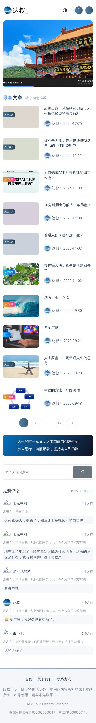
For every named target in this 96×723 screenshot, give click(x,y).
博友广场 (51, 327)
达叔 (55, 123)
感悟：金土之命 (56, 297)
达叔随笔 (8, 271)
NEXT (86, 491)
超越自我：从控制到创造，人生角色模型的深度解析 (67, 111)
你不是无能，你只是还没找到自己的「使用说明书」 (67, 143)
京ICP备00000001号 (73, 712)
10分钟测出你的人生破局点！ (67, 204)
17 (59, 422)
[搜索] (82, 472)
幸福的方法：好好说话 (62, 390)
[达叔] (16, 9)
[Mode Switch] (65, 10)
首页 (28, 679)
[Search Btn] (79, 10)
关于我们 (44, 679)
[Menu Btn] (89, 10)
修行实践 (8, 179)
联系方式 (64, 679)
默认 (6, 334)
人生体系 (8, 114)
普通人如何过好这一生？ (63, 235)
